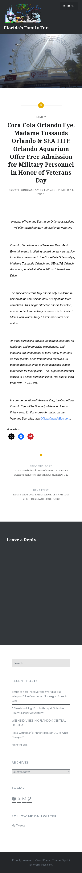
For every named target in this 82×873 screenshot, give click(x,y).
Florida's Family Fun (26, 28)
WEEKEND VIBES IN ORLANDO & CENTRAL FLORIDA (39, 723)
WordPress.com (42, 864)
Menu (71, 6)
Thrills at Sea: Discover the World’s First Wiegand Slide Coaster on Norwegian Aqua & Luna (39, 696)
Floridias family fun (34, 189)
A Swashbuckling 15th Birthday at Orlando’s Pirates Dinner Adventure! (38, 710)
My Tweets (18, 825)
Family (41, 117)
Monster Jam (19, 744)
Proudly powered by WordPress (31, 860)
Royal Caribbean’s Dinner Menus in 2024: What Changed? (40, 735)
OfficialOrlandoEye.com (55, 418)
